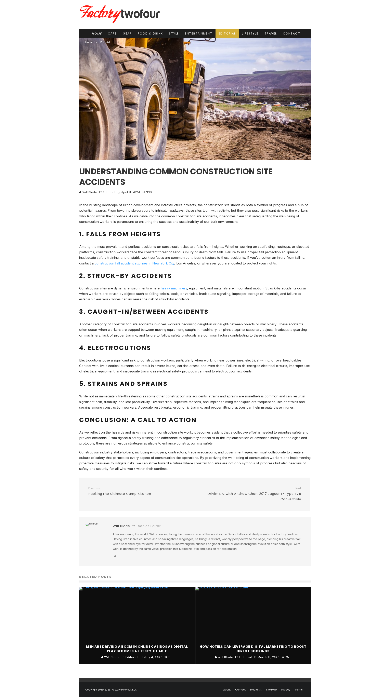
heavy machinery (174, 288)
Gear (127, 33)
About (227, 689)
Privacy (285, 689)
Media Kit (255, 689)
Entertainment (198, 33)
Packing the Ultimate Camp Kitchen (119, 491)
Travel (270, 33)
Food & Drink (150, 33)
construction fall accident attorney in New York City (134, 263)
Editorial (227, 33)
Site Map (271, 689)
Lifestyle (250, 33)
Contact (291, 33)
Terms (299, 689)
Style (174, 33)
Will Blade (89, 192)
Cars (112, 33)
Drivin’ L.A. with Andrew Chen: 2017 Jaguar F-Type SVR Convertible (254, 494)
